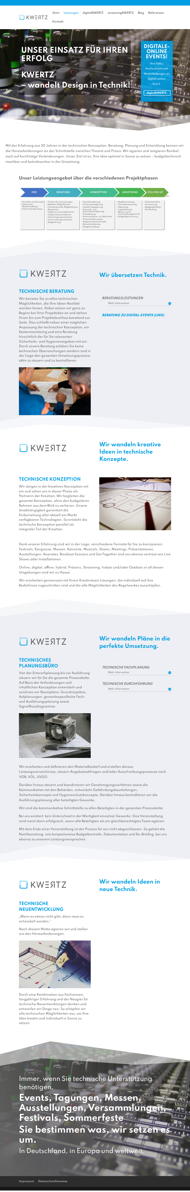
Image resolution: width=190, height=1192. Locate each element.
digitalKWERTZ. (157, 93)
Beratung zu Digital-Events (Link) (133, 315)
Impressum (26, 1181)
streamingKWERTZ (121, 13)
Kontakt (58, 21)
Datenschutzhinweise (52, 1181)
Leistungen (71, 13)
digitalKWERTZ (93, 13)
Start (181, 3)
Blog (141, 13)
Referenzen (156, 13)
